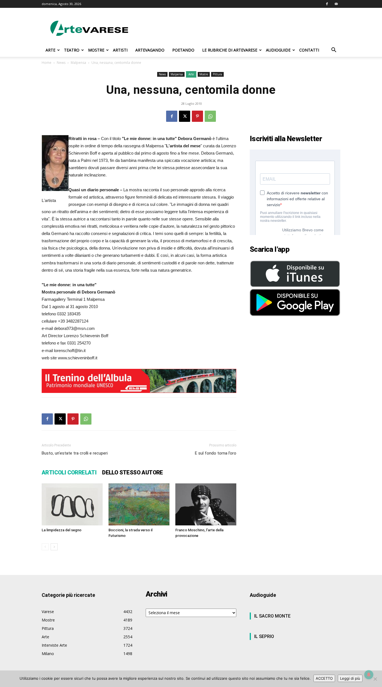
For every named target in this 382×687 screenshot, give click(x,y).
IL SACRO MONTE (272, 616)
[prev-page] (45, 546)
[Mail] (336, 4)
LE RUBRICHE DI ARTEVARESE (229, 50)
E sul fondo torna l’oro (215, 453)
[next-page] (54, 546)
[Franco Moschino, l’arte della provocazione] (205, 504)
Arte (191, 74)
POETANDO (183, 50)
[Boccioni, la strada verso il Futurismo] (139, 504)
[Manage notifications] (368, 674)
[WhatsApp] (210, 116)
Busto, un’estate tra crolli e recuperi (75, 453)
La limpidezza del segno (61, 530)
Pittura (217, 74)
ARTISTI (120, 50)
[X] (184, 116)
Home (46, 62)
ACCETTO (324, 678)
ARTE (50, 50)
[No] (375, 679)
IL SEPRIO (264, 636)
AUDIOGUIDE (278, 50)
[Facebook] (327, 4)
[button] (333, 50)
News (61, 62)
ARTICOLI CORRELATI (69, 472)
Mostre (203, 74)
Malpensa (78, 62)
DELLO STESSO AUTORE (132, 472)
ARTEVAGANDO (149, 50)
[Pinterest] (197, 116)
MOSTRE (96, 50)
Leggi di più (350, 678)
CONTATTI (309, 50)
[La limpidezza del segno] (72, 504)
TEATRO (71, 50)
